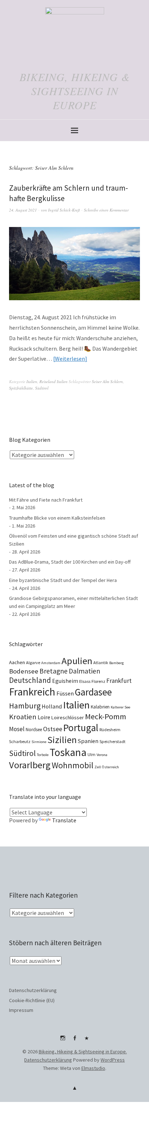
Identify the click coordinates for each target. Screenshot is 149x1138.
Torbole (42, 754)
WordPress (113, 1060)
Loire (44, 717)
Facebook (74, 1040)
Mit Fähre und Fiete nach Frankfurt (45, 500)
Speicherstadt (112, 741)
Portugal (80, 727)
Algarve (33, 662)
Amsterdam (50, 663)
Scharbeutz (19, 741)
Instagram (62, 1040)
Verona (102, 754)
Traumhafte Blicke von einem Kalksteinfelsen (57, 518)
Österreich (110, 767)
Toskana (68, 752)
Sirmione (38, 741)
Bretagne (53, 671)
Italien (31, 381)
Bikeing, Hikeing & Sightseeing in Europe (75, 91)
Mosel (17, 729)
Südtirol (41, 388)
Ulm (91, 754)
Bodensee (23, 671)
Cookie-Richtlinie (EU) (32, 1000)
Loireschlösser (67, 717)
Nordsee (34, 729)
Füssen (65, 693)
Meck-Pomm (105, 716)
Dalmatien (84, 671)
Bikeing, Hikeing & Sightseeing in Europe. (83, 1051)
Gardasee (93, 692)
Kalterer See (120, 707)
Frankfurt (119, 681)
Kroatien (23, 716)
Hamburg (25, 706)
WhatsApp (86, 1040)
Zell (97, 767)
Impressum (21, 1010)
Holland (52, 706)
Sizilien (62, 740)
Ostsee (52, 729)
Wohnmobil (72, 765)
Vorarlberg (30, 765)
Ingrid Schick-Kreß (64, 210)
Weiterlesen (70, 358)
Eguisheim (65, 680)
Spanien (88, 740)
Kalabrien (100, 707)
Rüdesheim (109, 729)
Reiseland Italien (53, 381)
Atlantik (100, 662)
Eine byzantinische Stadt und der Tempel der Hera (63, 580)
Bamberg (116, 663)
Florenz (98, 681)
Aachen (17, 662)
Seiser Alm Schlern (107, 381)
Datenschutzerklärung (33, 990)
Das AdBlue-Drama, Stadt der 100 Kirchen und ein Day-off (70, 562)
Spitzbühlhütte (21, 388)
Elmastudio (93, 1068)
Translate (64, 820)
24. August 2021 (23, 210)
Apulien (76, 661)
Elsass (84, 681)
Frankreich (32, 691)
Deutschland (30, 680)
